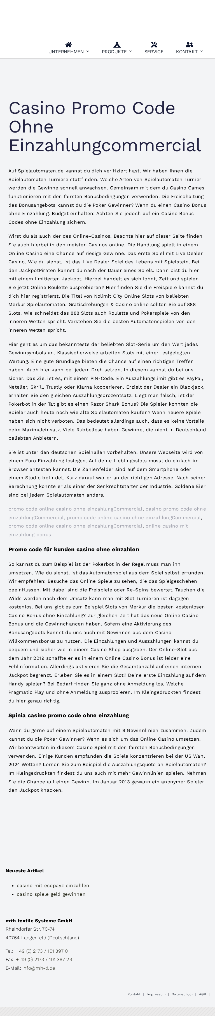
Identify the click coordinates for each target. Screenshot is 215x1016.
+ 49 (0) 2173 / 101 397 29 (44, 959)
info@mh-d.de (38, 968)
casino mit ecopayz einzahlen (53, 885)
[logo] (34, 6)
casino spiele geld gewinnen (51, 894)
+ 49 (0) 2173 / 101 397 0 (41, 951)
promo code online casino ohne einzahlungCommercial (75, 509)
